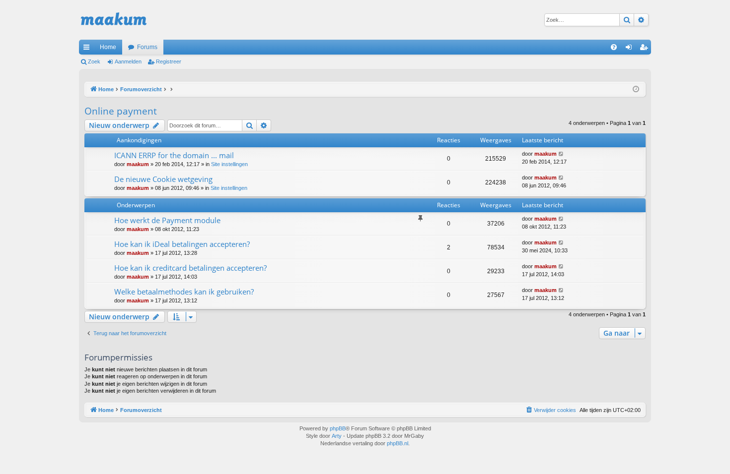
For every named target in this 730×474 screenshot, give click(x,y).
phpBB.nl (397, 443)
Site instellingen (229, 164)
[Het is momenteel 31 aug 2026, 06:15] (636, 89)
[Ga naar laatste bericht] (561, 154)
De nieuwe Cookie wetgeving (163, 179)
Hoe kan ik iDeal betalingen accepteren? (182, 244)
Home (108, 47)
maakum (138, 164)
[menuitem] (613, 47)
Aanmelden (128, 61)
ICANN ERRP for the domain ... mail (174, 155)
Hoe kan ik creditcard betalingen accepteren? (190, 268)
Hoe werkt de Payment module (167, 220)
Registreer (168, 61)
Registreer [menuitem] (645, 49)
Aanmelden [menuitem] (630, 49)
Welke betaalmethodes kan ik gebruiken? (184, 291)
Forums (147, 47)
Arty (337, 436)
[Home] (113, 20)
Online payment (120, 111)
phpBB (338, 428)
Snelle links (88, 49)
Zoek (94, 61)
